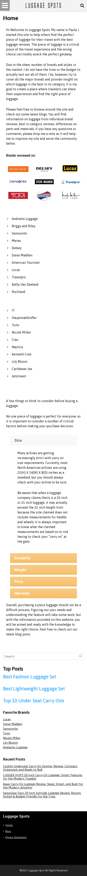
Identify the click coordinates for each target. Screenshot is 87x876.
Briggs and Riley (23, 226)
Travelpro (19, 277)
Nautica (17, 347)
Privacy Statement (16, 837)
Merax (16, 240)
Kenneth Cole (21, 354)
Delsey (17, 248)
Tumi (15, 325)
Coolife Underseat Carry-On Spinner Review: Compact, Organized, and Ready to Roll (40, 767)
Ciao (15, 339)
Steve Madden (22, 255)
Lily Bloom (19, 361)
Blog (8, 831)
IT (13, 310)
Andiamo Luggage (25, 219)
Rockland (18, 292)
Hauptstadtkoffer (24, 318)
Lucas (16, 270)
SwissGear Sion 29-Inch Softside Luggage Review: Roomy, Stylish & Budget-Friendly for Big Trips (42, 794)
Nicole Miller (21, 332)
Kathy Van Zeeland (25, 284)
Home (9, 825)
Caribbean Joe (22, 369)
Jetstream (19, 376)
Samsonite (19, 233)
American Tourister (26, 262)
